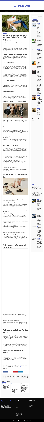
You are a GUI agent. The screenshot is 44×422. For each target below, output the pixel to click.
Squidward (16, 420)
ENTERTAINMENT (13, 11)
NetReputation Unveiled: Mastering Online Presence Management (39, 54)
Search (33, 15)
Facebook (5, 371)
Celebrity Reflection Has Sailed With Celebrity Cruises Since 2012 (19, 414)
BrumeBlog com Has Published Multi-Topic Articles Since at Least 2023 (39, 231)
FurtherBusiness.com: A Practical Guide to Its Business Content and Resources (39, 243)
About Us (9, 0)
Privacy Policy (13, 0)
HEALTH (19, 11)
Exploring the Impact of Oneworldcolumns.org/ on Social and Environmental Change (24, 388)
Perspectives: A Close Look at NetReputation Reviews (39, 43)
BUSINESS (6, 11)
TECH (33, 11)
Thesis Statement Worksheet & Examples (15, 390)
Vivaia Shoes (5, 368)
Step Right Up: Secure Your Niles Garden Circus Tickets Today (39, 88)
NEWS (29, 11)
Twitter (10, 371)
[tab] (35, 19)
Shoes (20, 366)
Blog (37, 226)
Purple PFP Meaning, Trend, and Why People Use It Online (6, 386)
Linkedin (20, 371)
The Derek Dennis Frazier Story (39, 111)
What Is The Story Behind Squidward (39, 64)
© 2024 (13, 420)
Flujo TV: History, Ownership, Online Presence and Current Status (36, 188)
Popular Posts (35, 19)
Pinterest (15, 371)
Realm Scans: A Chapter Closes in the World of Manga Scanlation (39, 75)
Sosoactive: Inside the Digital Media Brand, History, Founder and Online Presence (39, 206)
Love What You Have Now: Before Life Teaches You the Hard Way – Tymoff (39, 101)
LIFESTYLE (24, 11)
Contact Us (17, 0)
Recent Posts (34, 21)
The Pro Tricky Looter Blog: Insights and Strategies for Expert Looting (39, 30)
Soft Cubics (30, 420)
